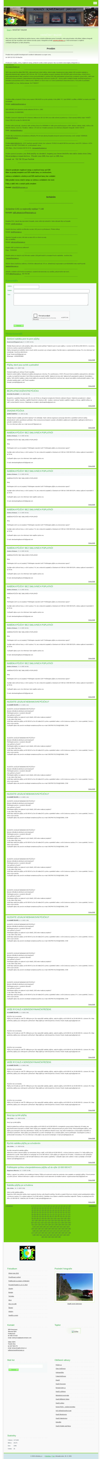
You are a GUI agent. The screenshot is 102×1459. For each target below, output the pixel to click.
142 (69, 1224)
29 (58, 1208)
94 (32, 1218)
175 (64, 1230)
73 (56, 1214)
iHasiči (58, 1380)
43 (56, 1210)
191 (41, 1235)
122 (42, 1222)
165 (69, 1228)
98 (43, 1218)
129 (66, 1222)
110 (43, 1220)
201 (46, 1237)
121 (39, 1222)
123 (45, 1222)
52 (40, 1212)
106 (68, 1218)
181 (46, 1232)
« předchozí (9, 1206)
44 (58, 1210)
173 (58, 1230)
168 (41, 1230)
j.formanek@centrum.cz (39, 148)
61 (63, 1212)
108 (36, 1220)
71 (50, 1214)
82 (40, 1216)
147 (48, 1226)
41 (50, 1210)
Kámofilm (58, 1422)
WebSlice (48, 1456)
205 (59, 1237)
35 (35, 1210)
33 (69, 1208)
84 (45, 1216)
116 (62, 1220)
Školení (10, 1307)
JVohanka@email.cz (12, 138)
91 (63, 1216)
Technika (11, 1296)
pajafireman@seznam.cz (18, 104)
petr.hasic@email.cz (16, 130)
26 (50, 1208)
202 (49, 1237)
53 (43, 1212)
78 (69, 1214)
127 (59, 1222)
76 (63, 1214)
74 (58, 1214)
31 (63, 1208)
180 (43, 1232)
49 (32, 1212)
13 (56, 1206)
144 (37, 1226)
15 (61, 1206)
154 (32, 1228)
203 (53, 1237)
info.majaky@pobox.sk (12, 67)
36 (37, 1210)
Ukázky (10, 1311)
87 (53, 1216)
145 (41, 1226)
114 (56, 1220)
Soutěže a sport (13, 1315)
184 (56, 1232)
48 (69, 1210)
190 (37, 1235)
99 (45, 1218)
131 (32, 1224)
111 (46, 1220)
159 (49, 1228)
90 (61, 1216)
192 (44, 1235)
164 (66, 1228)
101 (52, 1218)
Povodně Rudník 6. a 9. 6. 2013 (17, 1285)
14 (59, 1206)
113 (52, 1220)
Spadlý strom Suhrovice (74, 1303)
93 (69, 1216)
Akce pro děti (12, 1304)
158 (46, 1228)
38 (43, 1210)
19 (32, 1208)
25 (48, 1208)
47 (66, 1210)
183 (53, 1232)
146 (44, 1226)
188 (69, 1232)
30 (61, 1208)
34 (32, 1210)
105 (65, 1218)
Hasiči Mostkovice (61, 1414)
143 (34, 1226)
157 (43, 1228)
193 (48, 1235)
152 (64, 1226)
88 (56, 1216)
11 (51, 1206)
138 (56, 1224)
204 (56, 1237)
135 (46, 1224)
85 (48, 1216)
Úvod (9, 30)
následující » (92, 1206)
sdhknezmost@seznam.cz (16, 1350)
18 (69, 1206)
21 (37, 1208)
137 (53, 1224)
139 (59, 1224)
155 (36, 1228)
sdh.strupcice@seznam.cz (24, 213)
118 (69, 1220)
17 (67, 1206)
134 (43, 1224)
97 (40, 1218)
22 (40, 1208)
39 (45, 1210)
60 (61, 1212)
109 (39, 1220)
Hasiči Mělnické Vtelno (62, 1399)
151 (61, 1226)
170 (48, 1230)
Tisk (53, 1456)
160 (53, 1228)
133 (39, 1224)
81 (37, 1216)
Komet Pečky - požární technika (65, 1407)
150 (58, 1226)
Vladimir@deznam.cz (12, 266)
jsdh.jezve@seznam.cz (18, 242)
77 (66, 1214)
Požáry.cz (59, 1365)
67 (40, 1214)
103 (58, 1218)
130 (69, 1222)
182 (49, 1232)
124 (49, 1222)
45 (61, 1210)
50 (35, 1212)
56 (50, 1212)
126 (55, 1222)
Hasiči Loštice (60, 1403)
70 (48, 1214)
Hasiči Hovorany (61, 1384)
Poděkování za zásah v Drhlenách (18, 1281)
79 (32, 1216)
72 (53, 1214)
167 (37, 1230)
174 (61, 1230)
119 (32, 1222)
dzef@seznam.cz (16, 232)
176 (68, 1230)
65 (35, 1214)
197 (61, 1235)
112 (49, 1220)
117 (65, 1220)
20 (35, 1208)
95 (35, 1218)
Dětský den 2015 (13, 1273)
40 (48, 1210)
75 (61, 1214)
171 (51, 1230)
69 (45, 1214)
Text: (8, 294)
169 (44, 1230)
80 (35, 1216)
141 (66, 1224)
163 (63, 1228)
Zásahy (10, 1288)
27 (53, 1208)
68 (43, 1214)
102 (55, 1218)
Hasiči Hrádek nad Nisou (63, 1426)
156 (39, 1228)
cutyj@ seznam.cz (16, 224)
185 (59, 1232)
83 (43, 1216)
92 (66, 1216)
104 (62, 1218)
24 (45, 1208)
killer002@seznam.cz (20, 187)
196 (58, 1235)
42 (53, 1210)
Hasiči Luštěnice (61, 1391)
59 (58, 1212)
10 (48, 1206)
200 (43, 1237)
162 (59, 1228)
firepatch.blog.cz (61, 1387)
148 (51, 1226)
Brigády (10, 1292)
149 (54, 1226)
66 (37, 1214)
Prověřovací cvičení (14, 1277)
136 (49, 1224)
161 (56, 1228)
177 (32, 1232)
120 (35, 1222)
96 (37, 1218)
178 (36, 1232)
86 (50, 1216)
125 (52, 1222)
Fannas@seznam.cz (12, 258)
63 (69, 1212)
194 (51, 1235)
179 (39, 1232)
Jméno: (9, 286)
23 (43, 1208)
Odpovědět (91, 360)
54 (45, 1212)
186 (63, 1232)
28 (56, 1208)
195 (54, 1235)
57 (53, 1212)
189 (34, 1235)
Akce (10, 1300)
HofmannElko (60, 1372)
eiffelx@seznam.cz (15, 274)
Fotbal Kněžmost (61, 1376)
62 (66, 1212)
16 (64, 1206)
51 (37, 1212)
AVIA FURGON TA (16, 143)
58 (56, 1212)
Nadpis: (9, 290)
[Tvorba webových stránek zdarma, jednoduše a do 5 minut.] (44, 1456)
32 (66, 1208)
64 (32, 1214)
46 (63, 1210)
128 (62, 1222)
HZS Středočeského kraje (63, 1410)
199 (68, 1235)
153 (68, 1226)
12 (53, 1206)
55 (48, 1212)
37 (40, 1210)
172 (54, 1230)
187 (66, 1232)
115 (59, 1220)
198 (64, 1235)
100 (48, 1218)
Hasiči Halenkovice (61, 1418)
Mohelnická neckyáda (62, 1395)
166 (34, 1230)
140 (63, 1224)
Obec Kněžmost (61, 1368)
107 (33, 1220)
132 (36, 1224)
